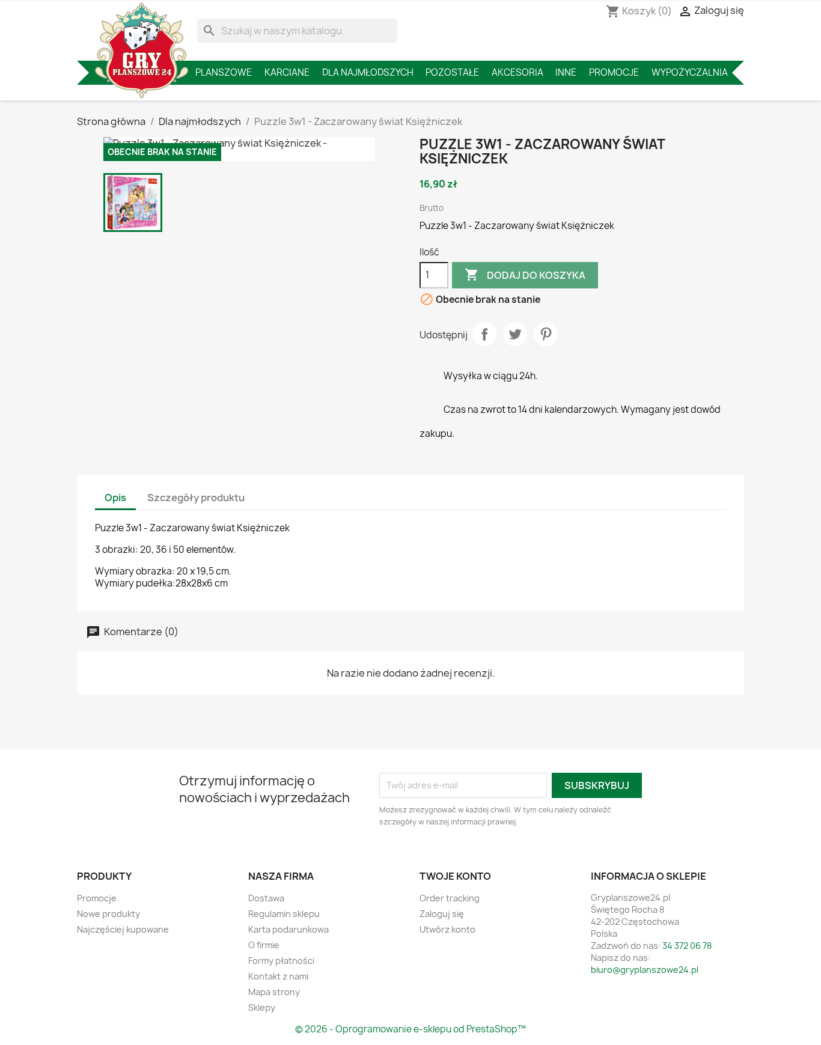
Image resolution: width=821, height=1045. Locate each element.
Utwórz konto (447, 929)
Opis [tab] (115, 497)
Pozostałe (452, 72)
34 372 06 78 (687, 945)
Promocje (614, 72)
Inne (565, 72)
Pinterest (546, 334)
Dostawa (266, 898)
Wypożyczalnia (690, 72)
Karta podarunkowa (288, 929)
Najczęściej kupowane (123, 929)
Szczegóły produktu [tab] (196, 497)
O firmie (263, 945)
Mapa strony (274, 992)
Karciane (287, 72)
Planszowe (223, 72)
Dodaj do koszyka (525, 274)
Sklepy (261, 1007)
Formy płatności (281, 960)
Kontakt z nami (278, 976)
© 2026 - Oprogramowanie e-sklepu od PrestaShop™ (410, 1029)
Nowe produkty (108, 913)
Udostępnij (484, 334)
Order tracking (450, 898)
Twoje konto (455, 876)
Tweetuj (515, 334)
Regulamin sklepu (284, 913)
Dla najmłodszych (368, 72)
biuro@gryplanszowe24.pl (644, 969)
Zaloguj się (442, 913)
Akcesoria (517, 72)
